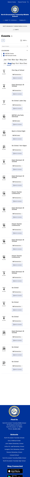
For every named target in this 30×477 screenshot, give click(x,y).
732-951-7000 (16, 429)
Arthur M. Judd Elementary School (14, 446)
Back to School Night (18, 131)
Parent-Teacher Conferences (17, 192)
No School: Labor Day (19, 100)
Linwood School (14, 455)
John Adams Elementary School (14, 443)
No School (15, 287)
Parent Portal (22, 2)
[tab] (5, 60)
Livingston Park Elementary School (14, 449)
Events (17, 29)
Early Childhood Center (14, 440)
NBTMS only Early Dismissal (18, 115)
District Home (12, 2)
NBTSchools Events (10, 55)
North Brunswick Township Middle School (15, 26)
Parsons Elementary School (14, 452)
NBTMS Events (9, 53)
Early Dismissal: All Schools (18, 85)
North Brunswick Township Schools (14, 437)
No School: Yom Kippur (19, 145)
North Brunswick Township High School (14, 461)
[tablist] (15, 60)
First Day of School (18, 70)
